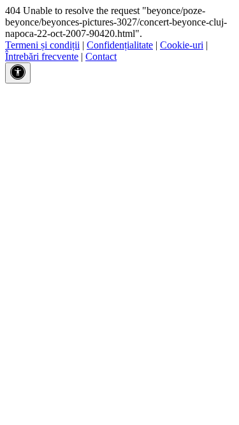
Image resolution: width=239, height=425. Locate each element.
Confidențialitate (120, 45)
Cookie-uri (181, 45)
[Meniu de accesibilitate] (18, 72)
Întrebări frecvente (41, 56)
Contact (101, 56)
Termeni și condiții (42, 45)
